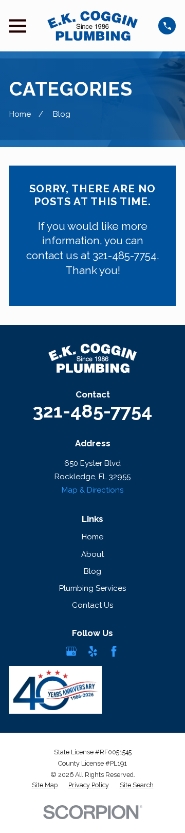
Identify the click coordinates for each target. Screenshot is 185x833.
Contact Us (92, 605)
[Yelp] (92, 651)
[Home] (92, 26)
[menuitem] (45, 785)
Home (92, 536)
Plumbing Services (92, 588)
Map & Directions (92, 490)
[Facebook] (113, 651)
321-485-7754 (92, 411)
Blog (92, 571)
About (92, 554)
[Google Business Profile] (71, 651)
